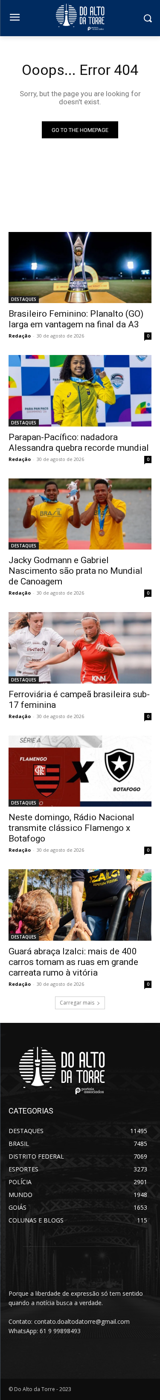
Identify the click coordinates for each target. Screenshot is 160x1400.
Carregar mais (77, 1002)
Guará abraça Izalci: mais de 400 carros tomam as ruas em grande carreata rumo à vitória (73, 962)
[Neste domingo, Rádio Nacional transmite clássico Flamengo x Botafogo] (80, 771)
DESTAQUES (23, 299)
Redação (20, 335)
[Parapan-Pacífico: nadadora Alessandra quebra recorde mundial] (80, 391)
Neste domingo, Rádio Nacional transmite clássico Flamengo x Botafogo (71, 828)
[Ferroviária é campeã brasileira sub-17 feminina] (80, 648)
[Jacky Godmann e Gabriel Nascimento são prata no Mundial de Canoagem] (80, 514)
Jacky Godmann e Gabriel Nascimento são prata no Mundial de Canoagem (76, 571)
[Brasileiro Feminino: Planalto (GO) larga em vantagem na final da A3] (80, 267)
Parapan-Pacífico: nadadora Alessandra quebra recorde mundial (79, 442)
